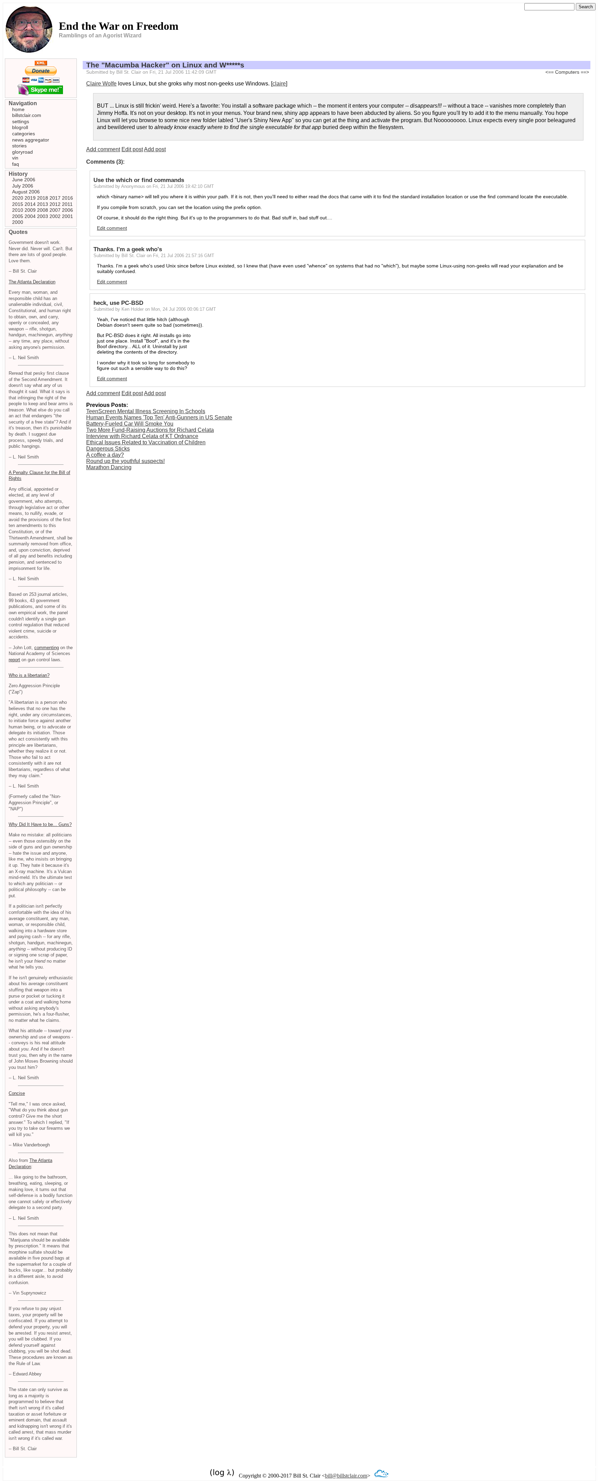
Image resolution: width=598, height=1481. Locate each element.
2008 (42, 210)
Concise (17, 1093)
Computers (567, 72)
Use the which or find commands (138, 180)
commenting (46, 647)
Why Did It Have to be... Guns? (40, 824)
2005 (17, 216)
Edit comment (112, 228)
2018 (42, 198)
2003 (42, 216)
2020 (17, 198)
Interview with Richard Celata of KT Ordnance (142, 436)
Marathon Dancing (109, 467)
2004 (30, 216)
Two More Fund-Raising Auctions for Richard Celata (150, 430)
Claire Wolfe (101, 84)
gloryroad (22, 152)
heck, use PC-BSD (118, 303)
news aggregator (30, 140)
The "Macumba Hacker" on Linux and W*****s (165, 65)
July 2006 (22, 186)
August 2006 (26, 191)
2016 (67, 198)
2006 (67, 210)
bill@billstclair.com (346, 1476)
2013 (42, 204)
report (14, 659)
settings (20, 121)
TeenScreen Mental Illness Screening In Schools (145, 411)
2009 (30, 210)
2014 (30, 204)
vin (15, 158)
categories (23, 133)
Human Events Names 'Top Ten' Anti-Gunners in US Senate (159, 417)
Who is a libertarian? (29, 675)
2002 (55, 216)
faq (15, 164)
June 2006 (23, 179)
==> (585, 72)
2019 (30, 198)
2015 (17, 204)
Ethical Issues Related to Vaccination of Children (146, 442)
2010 (17, 210)
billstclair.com (26, 115)
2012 (55, 204)
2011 (67, 204)
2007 (55, 210)
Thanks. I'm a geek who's (127, 249)
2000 (17, 222)
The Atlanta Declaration (32, 281)
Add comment (103, 149)
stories (19, 145)
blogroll (20, 127)
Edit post (132, 149)
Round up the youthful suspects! (125, 461)
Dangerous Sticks (108, 449)
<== (549, 72)
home (18, 109)
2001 (67, 216)
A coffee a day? (105, 455)
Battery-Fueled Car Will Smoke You (129, 424)
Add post (155, 149)
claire (279, 84)
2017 (55, 198)
